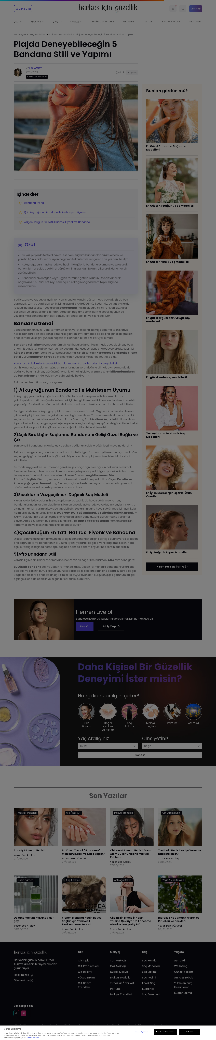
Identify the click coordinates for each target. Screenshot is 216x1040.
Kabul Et (189, 1032)
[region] (108, 1032)
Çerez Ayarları (141, 1032)
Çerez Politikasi (34, 1038)
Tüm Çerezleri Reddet (165, 1032)
